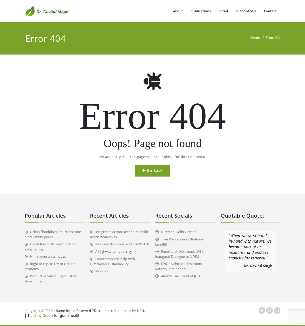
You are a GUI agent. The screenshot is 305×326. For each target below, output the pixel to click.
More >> (102, 271)
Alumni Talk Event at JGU (180, 276)
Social (223, 11)
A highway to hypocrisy (113, 251)
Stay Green (43, 315)
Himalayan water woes (48, 256)
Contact (270, 11)
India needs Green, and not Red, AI (122, 244)
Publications (201, 11)
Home (255, 37)
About (178, 11)
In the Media (246, 11)
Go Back (155, 170)
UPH (140, 310)
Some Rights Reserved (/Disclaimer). (85, 310)
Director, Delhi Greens (178, 231)
